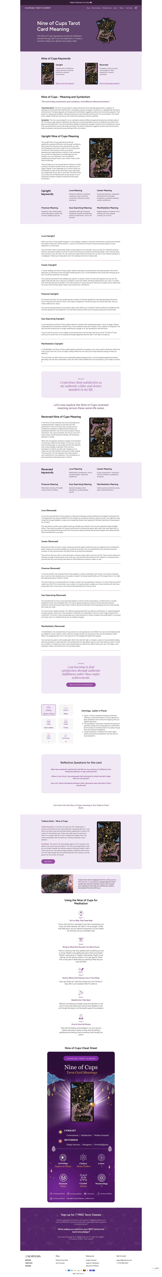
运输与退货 (28, 1263)
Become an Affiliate (92, 1266)
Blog (122, 8)
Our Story (129, 8)
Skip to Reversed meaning (109, 83)
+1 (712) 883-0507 (122, 1263)
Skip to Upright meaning (65, 83)
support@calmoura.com (124, 1260)
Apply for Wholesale (92, 1263)
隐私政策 (28, 1266)
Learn (115, 8)
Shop (88, 8)
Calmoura (81, 1273)
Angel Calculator (91, 1260)
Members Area (106, 8)
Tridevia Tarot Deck (62, 1260)
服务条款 (28, 1260)
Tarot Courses (96, 8)
